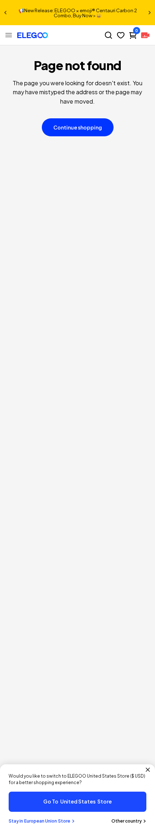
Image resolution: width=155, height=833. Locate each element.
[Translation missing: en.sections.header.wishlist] (121, 35)
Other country (126, 821)
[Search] (108, 35)
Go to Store (77, 801)
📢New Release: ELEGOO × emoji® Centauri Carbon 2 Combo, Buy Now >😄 (77, 13)
